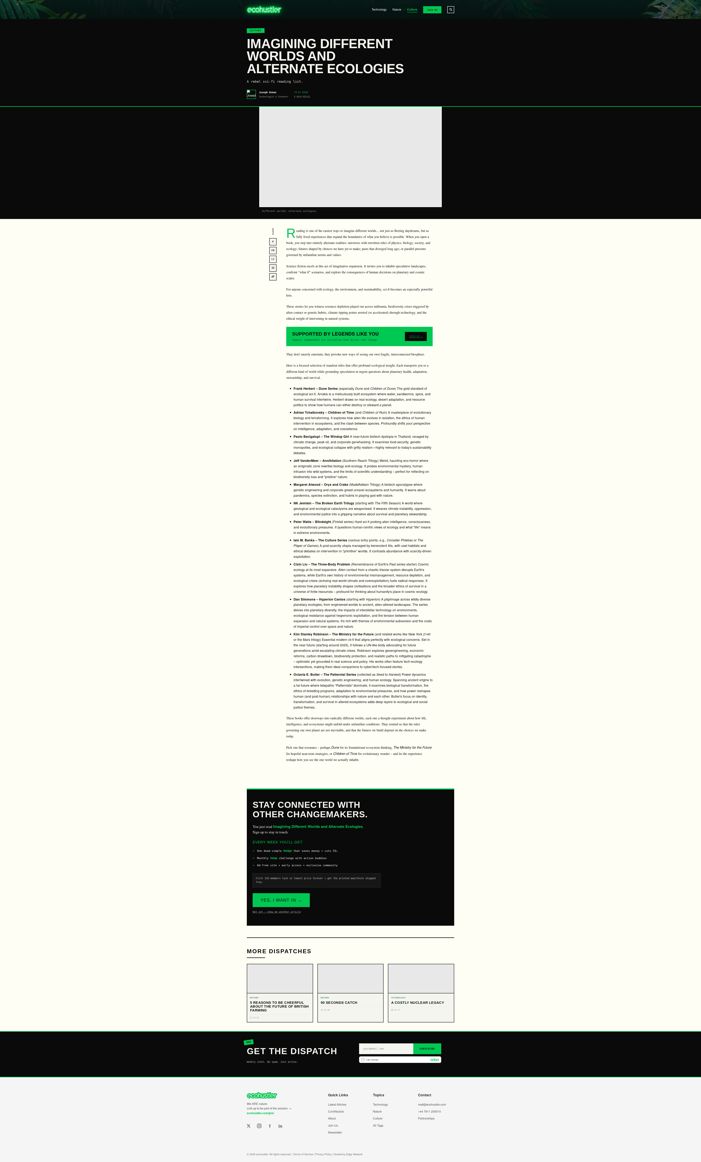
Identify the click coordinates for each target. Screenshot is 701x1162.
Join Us (432, 9)
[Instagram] (259, 1125)
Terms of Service (303, 1154)
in (280, 1126)
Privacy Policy (323, 1154)
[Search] (450, 9)
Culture (412, 9)
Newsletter (335, 1132)
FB (272, 250)
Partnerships (426, 1118)
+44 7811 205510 (429, 1111)
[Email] (273, 268)
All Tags (378, 1125)
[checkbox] (400, 1059)
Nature (396, 9)
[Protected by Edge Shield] (433, 1059)
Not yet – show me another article (277, 911)
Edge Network (354, 1154)
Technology (379, 9)
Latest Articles (337, 1104)
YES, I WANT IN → (281, 900)
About (332, 1118)
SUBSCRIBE (427, 1048)
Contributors (336, 1111)
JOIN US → (416, 336)
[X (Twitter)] (248, 1125)
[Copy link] (273, 276)
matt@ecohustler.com (432, 1104)
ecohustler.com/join (260, 1113)
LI (272, 259)
